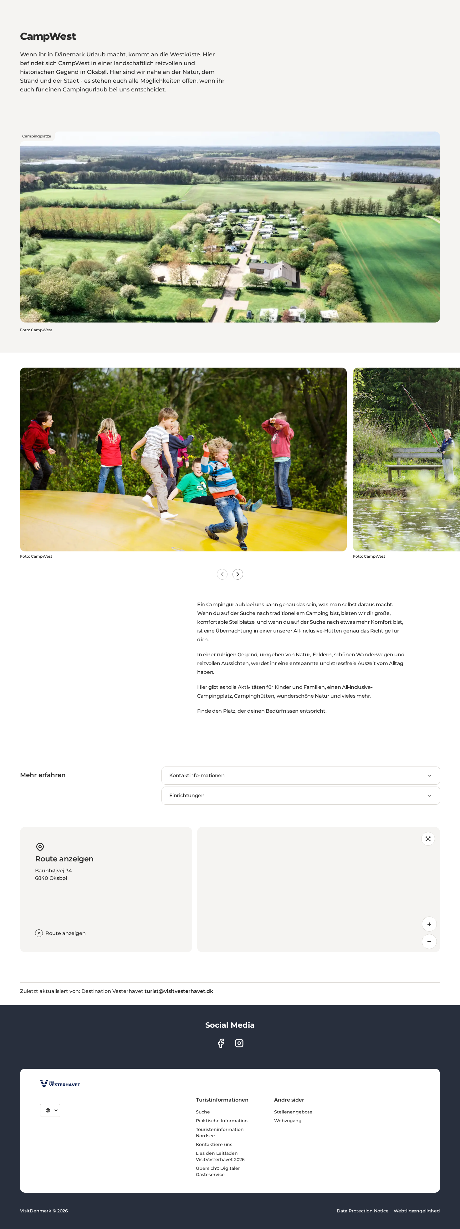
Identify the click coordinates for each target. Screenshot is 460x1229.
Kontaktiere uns (214, 1144)
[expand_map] (428, 839)
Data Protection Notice (363, 1211)
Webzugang (288, 1120)
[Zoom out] (429, 941)
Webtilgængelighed (417, 1211)
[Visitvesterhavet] (60, 1083)
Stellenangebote (293, 1112)
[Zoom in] (429, 924)
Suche (203, 1112)
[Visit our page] (220, 1043)
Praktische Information (222, 1120)
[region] (318, 889)
